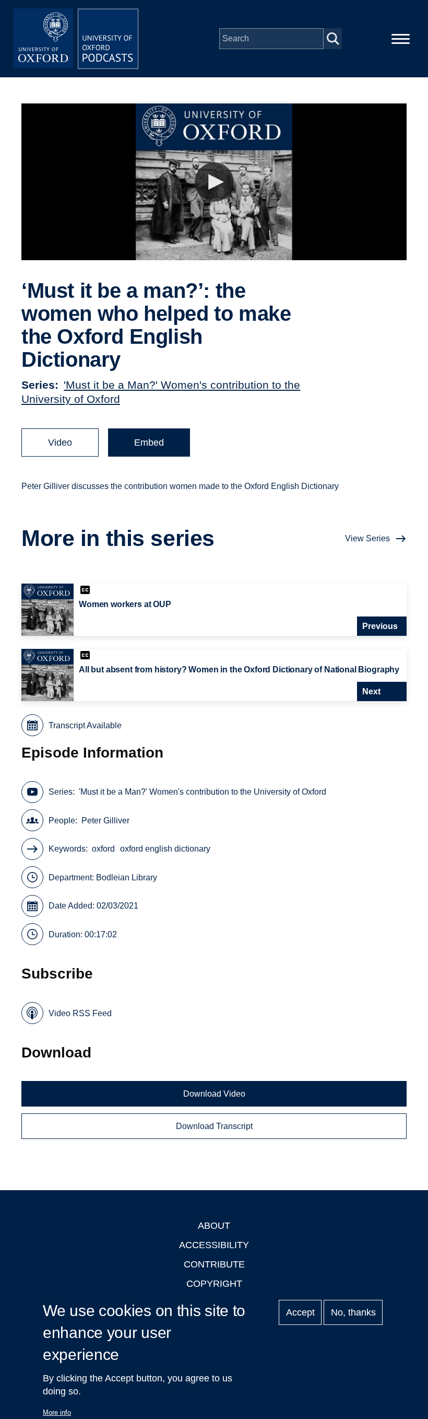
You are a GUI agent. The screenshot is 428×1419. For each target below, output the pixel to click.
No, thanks (353, 1312)
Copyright (214, 1283)
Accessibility (214, 1245)
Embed (149, 442)
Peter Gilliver (105, 820)
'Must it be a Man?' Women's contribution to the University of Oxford (202, 791)
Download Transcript (214, 1126)
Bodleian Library (126, 877)
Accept (300, 1312)
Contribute (214, 1264)
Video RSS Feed (80, 1013)
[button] (214, 182)
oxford (103, 848)
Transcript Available (85, 725)
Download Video (214, 1093)
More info (57, 1412)
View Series (367, 538)
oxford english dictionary (165, 848)
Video (60, 442)
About (214, 1225)
